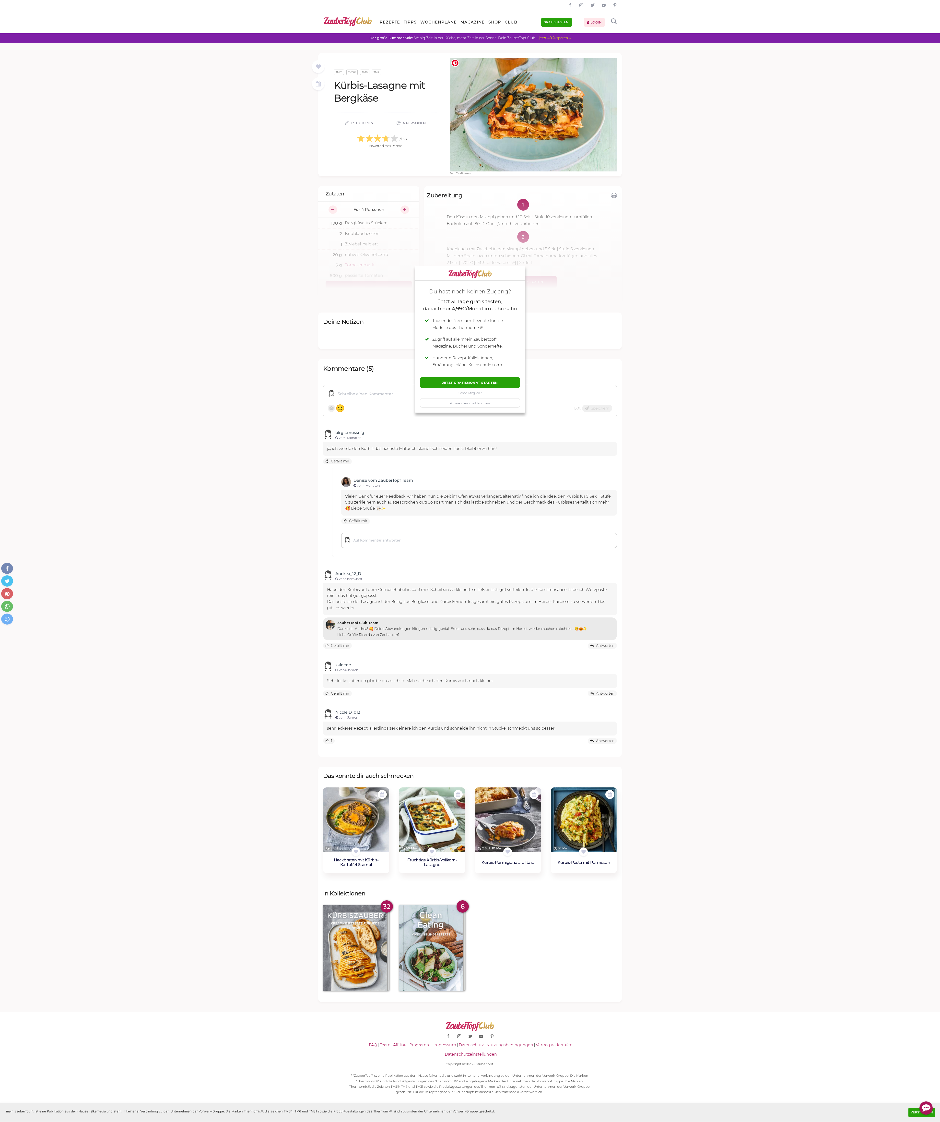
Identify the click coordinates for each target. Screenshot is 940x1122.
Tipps (410, 22)
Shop (494, 22)
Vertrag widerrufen (554, 1045)
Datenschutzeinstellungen (471, 1054)
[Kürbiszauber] (356, 948)
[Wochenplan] (318, 84)
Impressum (444, 1045)
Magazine (472, 22)
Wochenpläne (438, 22)
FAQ (373, 1045)
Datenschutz (471, 1045)
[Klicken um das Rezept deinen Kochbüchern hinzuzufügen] (356, 851)
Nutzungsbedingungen (509, 1045)
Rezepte (390, 22)
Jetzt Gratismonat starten (470, 383)
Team (385, 1045)
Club (511, 22)
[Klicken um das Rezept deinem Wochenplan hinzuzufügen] (382, 794)
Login (595, 22)
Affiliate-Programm (412, 1045)
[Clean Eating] (432, 948)
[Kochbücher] (318, 67)
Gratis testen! (556, 22)
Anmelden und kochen (470, 403)
